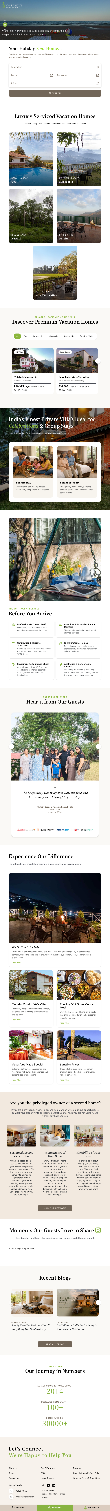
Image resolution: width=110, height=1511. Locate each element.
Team (11, 1473)
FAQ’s (43, 1473)
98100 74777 (21, 1491)
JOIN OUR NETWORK (55, 1208)
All (17, 336)
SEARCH (56, 93)
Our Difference (48, 1468)
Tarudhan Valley (87, 336)
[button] (5, 15)
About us (13, 1468)
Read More (16, 962)
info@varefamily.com (25, 1497)
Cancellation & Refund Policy (86, 1473)
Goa (26, 336)
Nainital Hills (68, 336)
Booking (77, 1468)
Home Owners (47, 1478)
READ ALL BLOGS (55, 1344)
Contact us (14, 1478)
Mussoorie (53, 336)
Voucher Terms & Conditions (86, 1478)
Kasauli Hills (38, 336)
